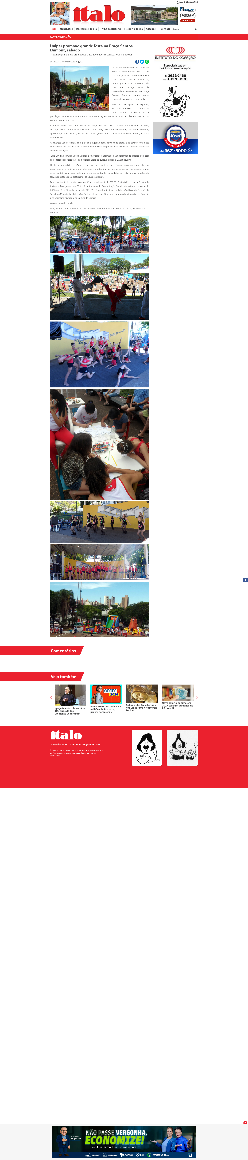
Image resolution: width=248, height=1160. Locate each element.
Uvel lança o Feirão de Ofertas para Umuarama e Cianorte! (177, 707)
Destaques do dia (86, 28)
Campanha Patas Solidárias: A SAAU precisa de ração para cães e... (106, 712)
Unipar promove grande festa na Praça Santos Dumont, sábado (91, 47)
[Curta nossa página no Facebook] (245, 580)
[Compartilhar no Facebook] (137, 62)
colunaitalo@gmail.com (86, 744)
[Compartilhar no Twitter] (142, 62)
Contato (166, 28)
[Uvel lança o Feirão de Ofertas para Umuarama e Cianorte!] (178, 693)
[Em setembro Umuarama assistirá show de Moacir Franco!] (71, 692)
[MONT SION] (164, 15)
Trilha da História (110, 28)
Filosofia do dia (133, 28)
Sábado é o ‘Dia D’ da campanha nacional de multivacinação (139, 708)
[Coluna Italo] (59, 13)
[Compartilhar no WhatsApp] (147, 62)
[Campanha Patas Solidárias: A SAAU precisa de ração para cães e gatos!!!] (106, 696)
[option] (164, 15)
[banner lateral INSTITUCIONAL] (175, 138)
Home (54, 28)
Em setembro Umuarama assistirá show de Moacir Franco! (69, 705)
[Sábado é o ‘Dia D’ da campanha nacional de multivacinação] (142, 694)
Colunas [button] (151, 28)
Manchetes (66, 28)
